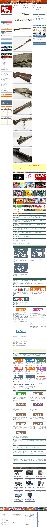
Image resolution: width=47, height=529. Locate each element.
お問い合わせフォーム (16, 526)
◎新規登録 (9, 21)
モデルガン (3, 64)
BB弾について (16, 463)
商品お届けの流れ (9, 103)
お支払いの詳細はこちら (4, 515)
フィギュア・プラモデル (4, 89)
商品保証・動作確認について (18, 439)
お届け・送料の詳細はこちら (5, 524)
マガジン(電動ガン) (4, 70)
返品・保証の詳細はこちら (16, 520)
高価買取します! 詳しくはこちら (39, 12)
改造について (15, 227)
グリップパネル (3, 83)
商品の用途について (16, 215)
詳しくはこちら (20, 168)
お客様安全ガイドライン (17, 225)
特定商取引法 (3, 103)
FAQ (9, 102)
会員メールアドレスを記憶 (7, 23)
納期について (15, 306)
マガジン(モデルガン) (4, 74)
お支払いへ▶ (6, 29)
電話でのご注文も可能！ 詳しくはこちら (19, 277)
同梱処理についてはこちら (17, 284)
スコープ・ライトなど (4, 78)
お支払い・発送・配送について (18, 286)
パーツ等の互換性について (17, 231)
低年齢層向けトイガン (4, 69)
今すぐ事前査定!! (6, 14)
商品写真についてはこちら (17, 400)
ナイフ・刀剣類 (3, 88)
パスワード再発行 (7, 24)
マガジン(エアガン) (4, 73)
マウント (2, 80)
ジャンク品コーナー (4, 99)
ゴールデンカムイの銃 (4, 55)
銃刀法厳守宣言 (4, 102)
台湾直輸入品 (3, 58)
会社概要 (9, 104)
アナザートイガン (3, 68)
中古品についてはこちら (17, 365)
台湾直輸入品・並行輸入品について (18, 455)
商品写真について (16, 238)
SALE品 (2, 59)
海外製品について (16, 449)
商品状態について (16, 390)
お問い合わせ (6, 106)
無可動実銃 (3, 86)
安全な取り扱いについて (17, 223)
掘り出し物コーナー (4, 94)
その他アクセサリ (4, 84)
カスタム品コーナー (4, 91)
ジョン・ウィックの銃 (4, 48)
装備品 (2, 85)
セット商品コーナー (4, 90)
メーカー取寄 (3, 62)
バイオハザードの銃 (4, 51)
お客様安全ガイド (8, 507)
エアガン (3, 67)
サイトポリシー (16, 244)
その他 (3, 96)
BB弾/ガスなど (3, 75)
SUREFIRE (3, 79)
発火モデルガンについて (17, 445)
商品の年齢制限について (17, 219)
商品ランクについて (16, 357)
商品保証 (4, 104)
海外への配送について (17, 234)
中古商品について (16, 353)
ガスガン (3, 63)
